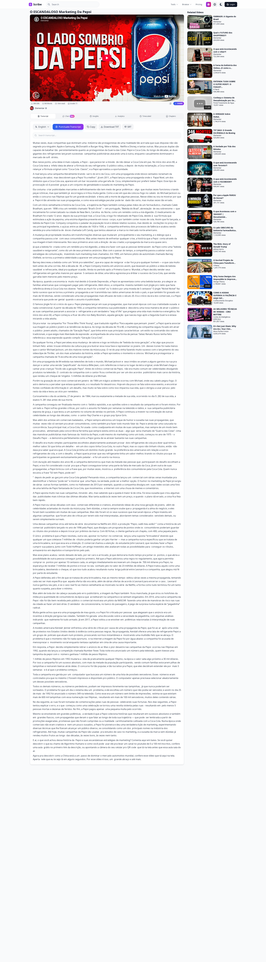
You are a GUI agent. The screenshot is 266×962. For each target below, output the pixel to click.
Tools (173, 4)
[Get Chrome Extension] (208, 4)
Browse (185, 4)
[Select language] (214, 4)
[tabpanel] (107, 443)
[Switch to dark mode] (220, 4)
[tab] (43, 116)
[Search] (48, 4)
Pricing (199, 4)
